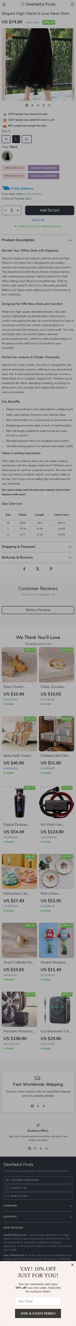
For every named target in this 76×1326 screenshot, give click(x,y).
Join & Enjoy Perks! (38, 1313)
